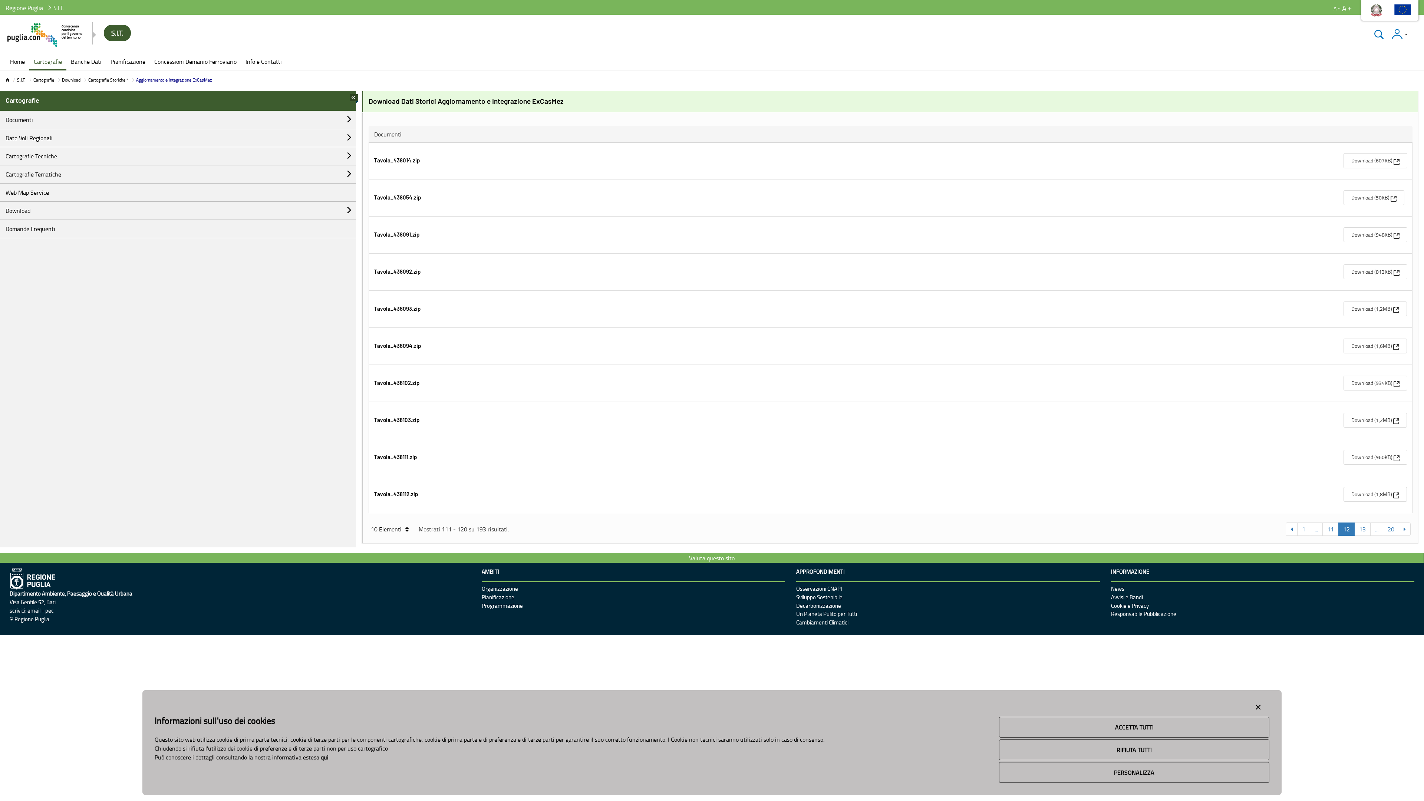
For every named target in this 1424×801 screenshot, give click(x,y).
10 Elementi (386, 529)
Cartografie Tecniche (31, 156)
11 (1330, 529)
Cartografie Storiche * (108, 80)
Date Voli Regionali (29, 138)
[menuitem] (17, 62)
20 (1391, 529)
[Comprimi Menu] (353, 99)
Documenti (19, 120)
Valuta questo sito (712, 558)
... (1316, 529)
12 (1346, 529)
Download (71, 80)
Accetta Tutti (1134, 727)
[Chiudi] (1379, 34)
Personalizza (1134, 772)
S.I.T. (21, 80)
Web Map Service (27, 192)
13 (1362, 529)
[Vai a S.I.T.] (45, 35)
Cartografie (43, 80)
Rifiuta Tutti (1134, 750)
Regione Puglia (24, 8)
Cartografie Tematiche (33, 174)
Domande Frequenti (30, 229)
